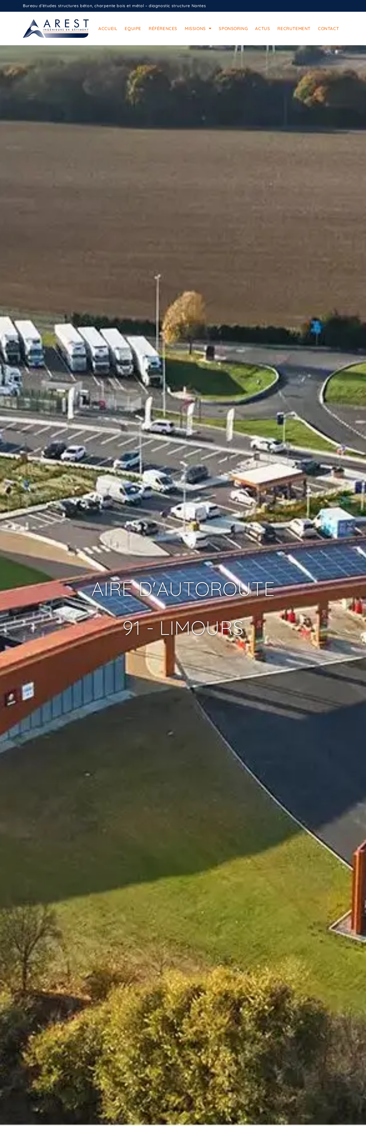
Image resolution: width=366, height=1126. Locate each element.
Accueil (107, 28)
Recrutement (294, 28)
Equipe (133, 28)
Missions (195, 28)
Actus (262, 28)
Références (163, 28)
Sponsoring (233, 28)
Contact (328, 28)
